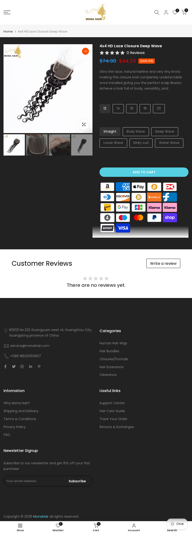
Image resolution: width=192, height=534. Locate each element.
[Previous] (11, 88)
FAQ (7, 434)
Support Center (112, 403)
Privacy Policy (15, 427)
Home (8, 31)
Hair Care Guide (112, 411)
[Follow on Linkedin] (30, 366)
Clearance (108, 374)
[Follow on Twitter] (14, 366)
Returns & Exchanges (117, 427)
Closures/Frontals (114, 359)
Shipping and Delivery (21, 411)
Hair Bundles (109, 351)
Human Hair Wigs (113, 343)
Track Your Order (113, 419)
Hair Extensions (112, 367)
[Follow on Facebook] (5, 366)
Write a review (163, 263)
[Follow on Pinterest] (39, 366)
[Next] (84, 88)
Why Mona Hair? (17, 403)
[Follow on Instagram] (22, 366)
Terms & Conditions (20, 419)
